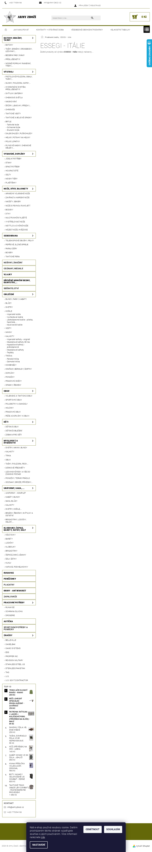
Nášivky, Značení (13, 262)
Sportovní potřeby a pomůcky (16, 628)
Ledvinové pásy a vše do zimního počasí (17, 473)
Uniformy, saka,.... (14, 488)
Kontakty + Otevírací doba (50, 30)
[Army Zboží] (20, 17)
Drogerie (10, 615)
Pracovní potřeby (14, 602)
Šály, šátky (11, 559)
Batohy (9, 45)
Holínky (9, 408)
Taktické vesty (13, 113)
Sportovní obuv (13, 400)
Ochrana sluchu (14, 611)
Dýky (8, 214)
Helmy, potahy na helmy (17, 137)
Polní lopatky (12, 141)
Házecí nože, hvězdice (16, 230)
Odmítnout (92, 829)
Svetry (9, 307)
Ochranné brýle (13, 127)
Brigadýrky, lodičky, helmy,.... (15, 520)
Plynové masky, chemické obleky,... (18, 146)
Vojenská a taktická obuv (18, 396)
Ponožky (10, 377)
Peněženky (10, 579)
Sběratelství (11, 288)
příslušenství (12, 59)
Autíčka (8, 621)
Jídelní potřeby (13, 159)
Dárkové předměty (15, 468)
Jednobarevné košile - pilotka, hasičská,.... (20, 321)
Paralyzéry (11, 248)
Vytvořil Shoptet (143, 846)
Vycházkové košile (15, 317)
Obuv (6, 391)
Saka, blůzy (11, 501)
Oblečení (9, 294)
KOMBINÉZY (10, 365)
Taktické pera (12, 256)
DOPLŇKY (9, 373)
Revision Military (14, 660)
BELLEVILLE (10, 640)
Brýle (8, 121)
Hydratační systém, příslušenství (15, 88)
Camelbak (10, 644)
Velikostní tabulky (120, 30)
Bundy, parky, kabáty (16, 299)
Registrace (95, 6)
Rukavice (9, 573)
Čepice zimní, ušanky (15, 555)
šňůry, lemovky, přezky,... (18, 105)
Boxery (9, 252)
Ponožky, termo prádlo (17, 478)
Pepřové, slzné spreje (16, 244)
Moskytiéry (11, 179)
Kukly (8, 563)
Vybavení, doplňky (14, 154)
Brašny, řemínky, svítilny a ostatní (19, 514)
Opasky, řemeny (13, 385)
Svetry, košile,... (13, 509)
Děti (6, 422)
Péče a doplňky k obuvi (17, 416)
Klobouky (10, 547)
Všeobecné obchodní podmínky (87, 30)
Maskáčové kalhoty (15, 350)
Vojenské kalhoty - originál (18, 339)
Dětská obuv (12, 427)
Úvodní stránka (6, 30)
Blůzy (8, 303)
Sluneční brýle (13, 130)
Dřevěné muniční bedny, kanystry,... (17, 281)
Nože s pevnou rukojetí (17, 206)
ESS (7, 652)
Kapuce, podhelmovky (16, 567)
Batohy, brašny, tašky (13, 39)
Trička (8, 356)
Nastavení (38, 844)
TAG (7, 672)
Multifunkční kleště (16, 218)
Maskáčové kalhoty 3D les (18, 342)
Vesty (8, 328)
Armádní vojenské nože (17, 193)
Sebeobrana (11, 236)
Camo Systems (12, 648)
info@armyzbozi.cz (15, 807)
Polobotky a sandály (16, 404)
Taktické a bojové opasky (18, 117)
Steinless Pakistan (15, 668)
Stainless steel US (15, 664)
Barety (9, 539)
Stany (8, 163)
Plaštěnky (10, 183)
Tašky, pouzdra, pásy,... (17, 464)
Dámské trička (13, 361)
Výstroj (8, 72)
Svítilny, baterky (14, 93)
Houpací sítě (11, 171)
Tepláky (10, 352)
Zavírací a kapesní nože (17, 197)
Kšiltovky (10, 535)
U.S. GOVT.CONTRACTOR (16, 680)
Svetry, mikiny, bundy (16, 447)
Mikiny (8, 332)
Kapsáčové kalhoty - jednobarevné (16, 346)
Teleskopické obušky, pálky (19, 240)
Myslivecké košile (14, 325)
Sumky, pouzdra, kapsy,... (18, 83)
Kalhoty (9, 336)
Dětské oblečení (13, 431)
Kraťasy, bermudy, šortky (18, 369)
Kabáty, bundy (12, 497)
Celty (8, 175)
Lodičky (9, 543)
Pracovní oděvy (13, 381)
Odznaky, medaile (13, 268)
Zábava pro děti (13, 435)
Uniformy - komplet (15, 493)
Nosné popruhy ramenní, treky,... (18, 64)
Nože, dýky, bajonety (16, 188)
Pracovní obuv (13, 412)
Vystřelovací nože (15, 222)
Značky (8, 635)
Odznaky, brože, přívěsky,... (19, 482)
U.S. (7, 676)
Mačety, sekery (13, 201)
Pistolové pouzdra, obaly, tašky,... (18, 77)
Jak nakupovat (21, 30)
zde (43, 837)
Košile (8, 311)
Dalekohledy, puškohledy (18, 133)
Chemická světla (14, 97)
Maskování (11, 101)
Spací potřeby (12, 167)
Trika (8, 455)
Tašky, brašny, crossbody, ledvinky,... (18, 50)
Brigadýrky (11, 551)
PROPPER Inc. (11, 656)
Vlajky (8, 274)
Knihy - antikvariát (15, 590)
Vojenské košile (14, 314)
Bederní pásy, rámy (15, 55)
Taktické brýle (13, 125)
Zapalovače (10, 596)
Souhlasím (113, 829)
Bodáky (9, 210)
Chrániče (10, 109)
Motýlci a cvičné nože (16, 226)
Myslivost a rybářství (11, 441)
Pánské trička (13, 359)
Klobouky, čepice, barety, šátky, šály (15, 529)
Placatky (9, 585)
